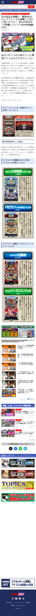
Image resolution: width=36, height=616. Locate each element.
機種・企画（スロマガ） (24, 13)
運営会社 (13, 605)
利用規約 (28, 602)
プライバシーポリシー (19, 602)
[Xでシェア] (10, 448)
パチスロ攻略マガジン (13, 13)
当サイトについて (21, 605)
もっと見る (31, 440)
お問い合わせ (9, 602)
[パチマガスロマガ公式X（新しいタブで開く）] (13, 599)
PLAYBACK (4, 13)
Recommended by (23, 398)
